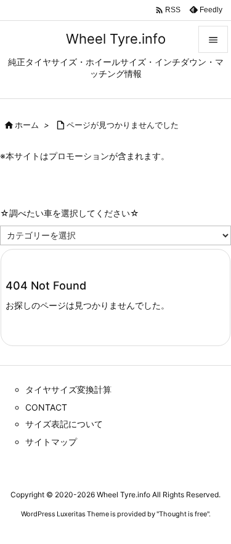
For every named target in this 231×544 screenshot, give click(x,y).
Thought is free (183, 514)
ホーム (27, 125)
